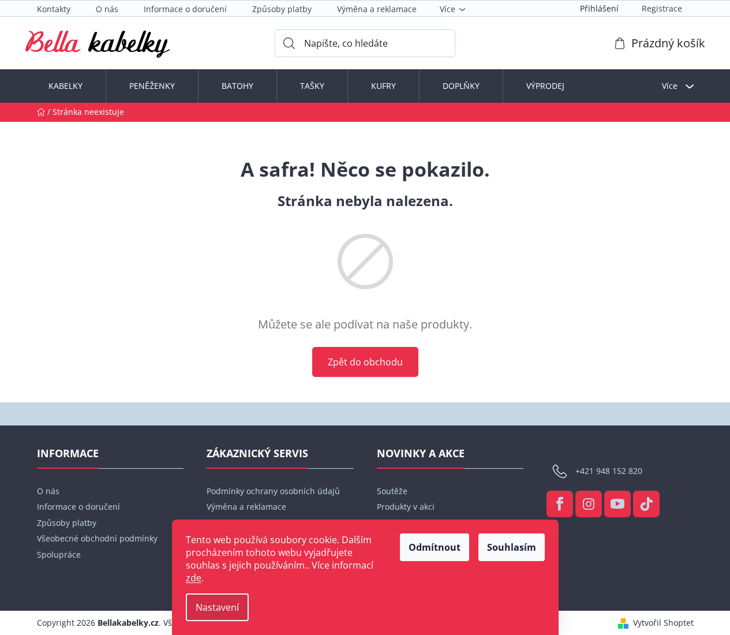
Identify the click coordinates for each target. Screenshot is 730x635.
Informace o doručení (185, 8)
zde (193, 578)
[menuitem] (65, 86)
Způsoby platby (282, 8)
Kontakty (53, 8)
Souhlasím (511, 547)
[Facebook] (559, 504)
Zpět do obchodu (365, 362)
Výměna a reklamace (377, 8)
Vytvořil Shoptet (663, 622)
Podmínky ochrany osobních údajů (273, 490)
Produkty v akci (406, 506)
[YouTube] (617, 504)
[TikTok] (646, 504)
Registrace (662, 8)
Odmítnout (435, 547)
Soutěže (392, 490)
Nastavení (217, 607)
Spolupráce (59, 554)
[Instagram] (588, 504)
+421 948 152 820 (608, 470)
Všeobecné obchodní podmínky (97, 538)
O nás (107, 8)
